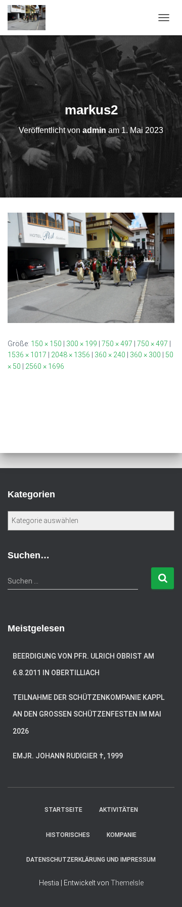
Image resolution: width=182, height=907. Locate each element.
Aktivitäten (118, 809)
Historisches (68, 834)
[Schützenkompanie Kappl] (30, 17)
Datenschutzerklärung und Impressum (91, 859)
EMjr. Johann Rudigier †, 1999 (68, 756)
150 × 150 (46, 344)
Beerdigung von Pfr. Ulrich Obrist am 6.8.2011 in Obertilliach (83, 664)
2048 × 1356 (70, 355)
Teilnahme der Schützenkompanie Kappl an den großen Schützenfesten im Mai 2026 (88, 714)
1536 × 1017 (27, 355)
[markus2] (91, 267)
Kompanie (121, 834)
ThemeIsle (127, 883)
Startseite (63, 809)
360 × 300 (145, 355)
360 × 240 (110, 355)
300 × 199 (81, 344)
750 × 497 (117, 344)
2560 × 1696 (44, 366)
